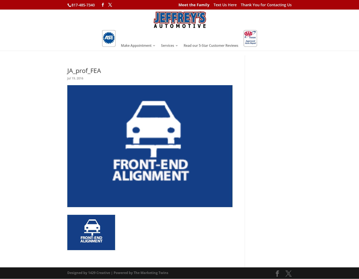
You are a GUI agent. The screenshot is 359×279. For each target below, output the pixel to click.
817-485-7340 (83, 4)
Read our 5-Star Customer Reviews (211, 46)
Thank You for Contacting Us (266, 5)
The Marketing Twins (151, 272)
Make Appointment (136, 46)
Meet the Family (193, 5)
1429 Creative (99, 272)
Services (167, 46)
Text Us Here (225, 5)
